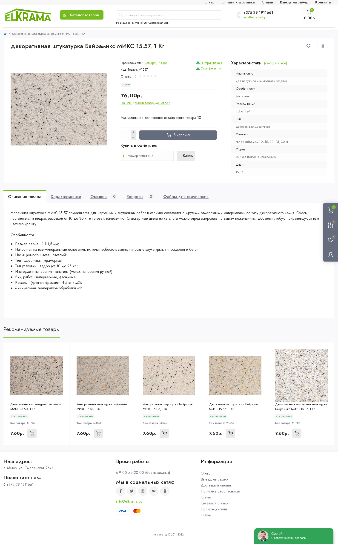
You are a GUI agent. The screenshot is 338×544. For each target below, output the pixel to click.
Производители (214, 509)
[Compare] (62, 358)
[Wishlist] (62, 349)
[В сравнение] (322, 46)
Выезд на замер (214, 479)
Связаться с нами (215, 503)
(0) (135, 76)
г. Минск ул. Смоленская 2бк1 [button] (151, 23)
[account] (330, 254)
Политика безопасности (220, 491)
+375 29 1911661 (258, 12)
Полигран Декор (155, 62)
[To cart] (32, 433)
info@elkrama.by (254, 17)
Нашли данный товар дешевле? (145, 102)
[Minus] (133, 137)
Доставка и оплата (216, 485)
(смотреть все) (275, 63)
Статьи (206, 497)
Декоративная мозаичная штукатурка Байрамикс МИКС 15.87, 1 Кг (301, 406)
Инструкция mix (211, 62)
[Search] (121, 15)
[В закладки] (308, 46)
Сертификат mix (211, 68)
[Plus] (133, 132)
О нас (205, 473)
